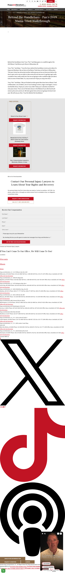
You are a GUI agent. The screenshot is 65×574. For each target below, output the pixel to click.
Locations (48, 9)
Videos (14, 12)
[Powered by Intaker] (54, 571)
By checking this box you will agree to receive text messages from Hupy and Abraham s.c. (27, 237)
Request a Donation (10, 562)
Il (2, 264)
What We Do (22, 9)
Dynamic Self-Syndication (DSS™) (37, 568)
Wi (4, 259)
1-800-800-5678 (48, 4)
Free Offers (13, 101)
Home (8, 9)
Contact (56, 9)
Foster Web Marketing (35, 566)
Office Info (2, 276)
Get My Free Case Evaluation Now (16, 242)
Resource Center (39, 9)
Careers (27, 562)
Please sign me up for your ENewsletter (13, 233)
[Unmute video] (43, 534)
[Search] (56, 1)
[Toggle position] (58, 534)
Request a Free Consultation (20, 198)
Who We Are (14, 9)
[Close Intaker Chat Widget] (61, 534)
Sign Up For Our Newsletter (13, 558)
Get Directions (9, 276)
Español (51, 1)
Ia (1, 269)
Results (30, 9)
